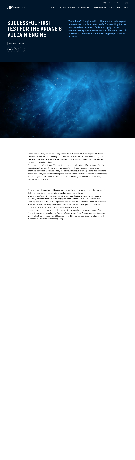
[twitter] (16, 49)
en (104, 3)
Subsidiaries (117, 3)
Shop (110, 3)
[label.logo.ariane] (16, 8)
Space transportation (67, 8)
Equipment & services (99, 8)
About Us (54, 8)
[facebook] (22, 49)
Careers (111, 8)
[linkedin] (10, 49)
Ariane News (12, 43)
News (119, 8)
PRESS (126, 8)
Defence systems (83, 8)
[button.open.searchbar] (126, 2)
